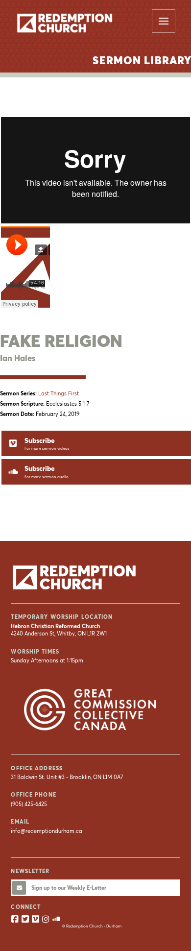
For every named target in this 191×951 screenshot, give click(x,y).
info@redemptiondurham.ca (46, 831)
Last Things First (58, 393)
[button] (163, 21)
